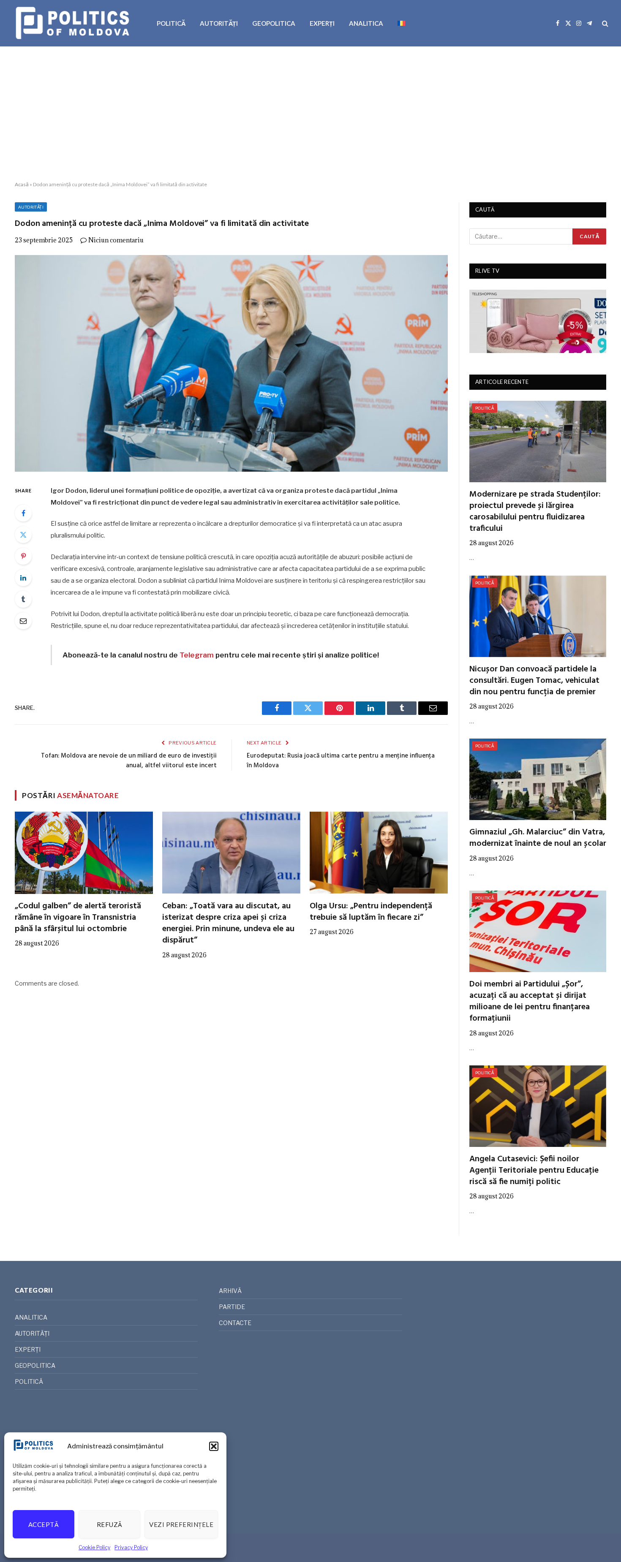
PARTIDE (232, 1306)
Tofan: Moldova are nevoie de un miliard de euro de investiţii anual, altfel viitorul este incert (129, 761)
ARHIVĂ (230, 1290)
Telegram (197, 655)
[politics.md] (74, 23)
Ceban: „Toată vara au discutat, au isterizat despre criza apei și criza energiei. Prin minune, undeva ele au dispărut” (228, 924)
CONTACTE (235, 1322)
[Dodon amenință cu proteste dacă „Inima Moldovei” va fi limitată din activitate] (231, 363)
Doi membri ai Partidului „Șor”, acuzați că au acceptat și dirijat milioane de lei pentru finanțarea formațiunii (529, 1002)
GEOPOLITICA (273, 23)
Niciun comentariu (116, 240)
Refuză (110, 1524)
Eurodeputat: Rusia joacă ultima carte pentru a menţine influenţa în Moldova (341, 761)
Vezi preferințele (181, 1524)
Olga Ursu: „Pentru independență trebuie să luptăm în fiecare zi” (371, 912)
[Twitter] (23, 534)
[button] (214, 1446)
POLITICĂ (171, 23)
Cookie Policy (94, 1547)
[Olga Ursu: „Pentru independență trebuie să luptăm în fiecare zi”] (379, 853)
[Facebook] (23, 513)
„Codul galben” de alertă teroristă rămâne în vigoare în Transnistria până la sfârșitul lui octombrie (78, 918)
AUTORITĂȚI (219, 23)
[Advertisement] (310, 114)
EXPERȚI (322, 23)
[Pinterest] (23, 556)
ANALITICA (366, 23)
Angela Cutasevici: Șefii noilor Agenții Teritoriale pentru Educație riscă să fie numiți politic (534, 1171)
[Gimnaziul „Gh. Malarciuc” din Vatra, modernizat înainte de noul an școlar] (537, 779)
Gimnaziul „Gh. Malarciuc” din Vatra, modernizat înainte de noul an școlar (537, 838)
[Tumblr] (23, 599)
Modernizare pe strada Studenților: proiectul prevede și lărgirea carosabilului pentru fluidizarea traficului (535, 512)
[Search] (604, 23)
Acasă (22, 184)
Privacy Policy (131, 1547)
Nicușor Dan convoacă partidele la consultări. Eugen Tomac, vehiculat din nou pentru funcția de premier (534, 681)
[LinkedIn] (23, 577)
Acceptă (43, 1524)
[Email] (23, 620)
